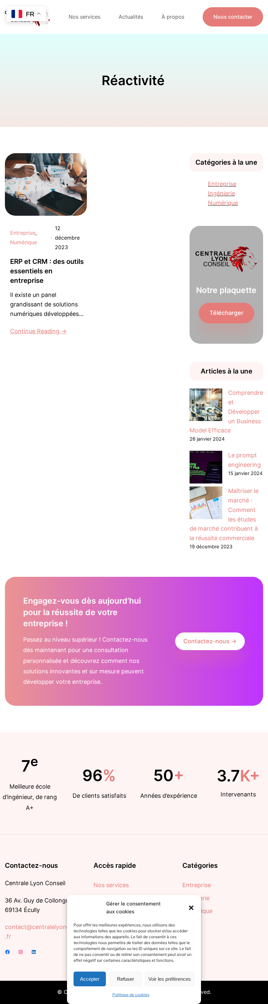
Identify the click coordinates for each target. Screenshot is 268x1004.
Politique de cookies (130, 994)
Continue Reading (34, 331)
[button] (191, 907)
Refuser (125, 979)
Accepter (89, 979)
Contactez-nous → (210, 641)
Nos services (111, 885)
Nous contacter (232, 16)
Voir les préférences (169, 979)
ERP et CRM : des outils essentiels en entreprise (47, 270)
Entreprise (22, 232)
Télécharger (226, 312)
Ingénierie (221, 193)
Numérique (23, 242)
